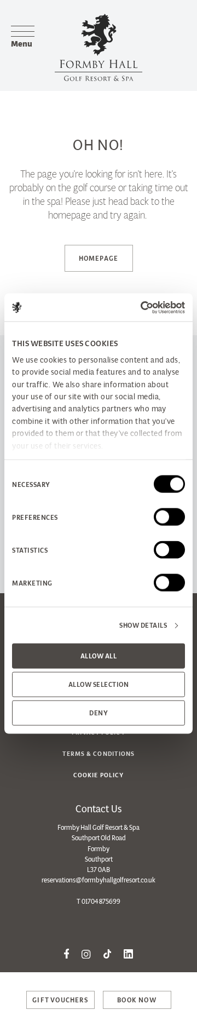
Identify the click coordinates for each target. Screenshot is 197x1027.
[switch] (169, 517)
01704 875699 (101, 901)
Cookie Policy (98, 775)
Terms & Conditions (98, 753)
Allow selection (98, 684)
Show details (143, 625)
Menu (21, 43)
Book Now (137, 1000)
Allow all (98, 656)
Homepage (99, 258)
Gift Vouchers (60, 1000)
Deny (98, 713)
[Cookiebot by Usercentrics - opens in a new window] (139, 307)
